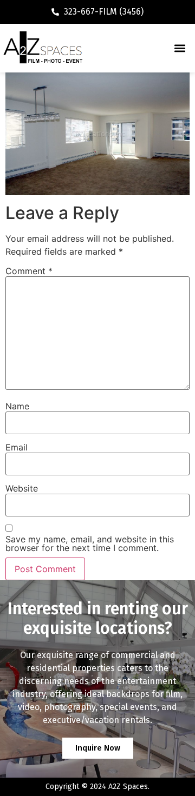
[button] (179, 48)
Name (17, 406)
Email (16, 447)
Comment (29, 271)
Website (21, 488)
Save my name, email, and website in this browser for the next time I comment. (89, 543)
